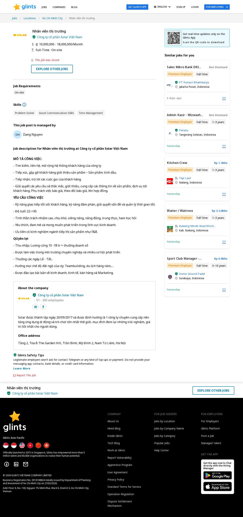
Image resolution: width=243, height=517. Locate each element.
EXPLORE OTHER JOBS (52, 69)
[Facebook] (6, 464)
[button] (34, 37)
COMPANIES (59, 7)
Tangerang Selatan (190, 134)
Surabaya (184, 278)
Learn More (21, 368)
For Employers (215, 7)
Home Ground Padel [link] (192, 274)
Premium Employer (180, 74)
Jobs (44, 7)
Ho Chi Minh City (52, 18)
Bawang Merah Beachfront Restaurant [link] (196, 226)
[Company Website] (35, 307)
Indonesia (203, 87)
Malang (183, 182)
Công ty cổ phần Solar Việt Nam (59, 37)
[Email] (25, 464)
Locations (30, 18)
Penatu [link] (183, 130)
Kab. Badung (187, 230)
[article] (197, 82)
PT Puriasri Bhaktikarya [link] (194, 82)
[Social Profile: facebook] (43, 307)
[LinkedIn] (16, 464)
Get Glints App (137, 7)
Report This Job (26, 375)
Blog (74, 7)
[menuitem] (162, 7)
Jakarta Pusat (187, 87)
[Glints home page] (24, 7)
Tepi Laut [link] (185, 178)
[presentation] (24, 7)
